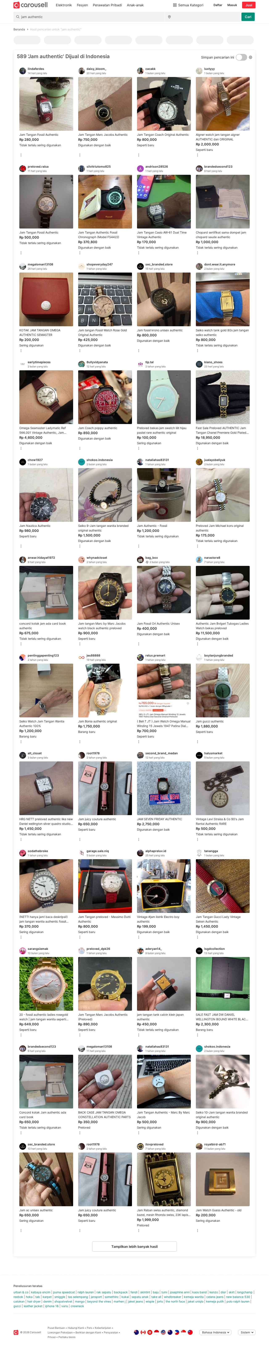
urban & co (20, 1292)
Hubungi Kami (76, 1327)
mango (79, 1301)
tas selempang (78, 1297)
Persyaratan (111, 1332)
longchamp (245, 1292)
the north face (175, 1301)
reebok (18, 1297)
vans (64, 1306)
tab (37, 1297)
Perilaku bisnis (66, 1337)
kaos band (199, 1292)
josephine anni (180, 1292)
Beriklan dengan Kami (88, 1332)
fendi (134, 1292)
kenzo (214, 1292)
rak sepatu (103, 1292)
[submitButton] (248, 17)
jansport (96, 1297)
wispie (150, 1301)
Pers (89, 1327)
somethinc (112, 1297)
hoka (29, 1297)
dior (223, 1292)
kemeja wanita (194, 1297)
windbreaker (172, 1297)
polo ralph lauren (238, 1301)
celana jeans (214, 1297)
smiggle (59, 1297)
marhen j (119, 1301)
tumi (164, 1292)
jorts (160, 1301)
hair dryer (34, 1301)
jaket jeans (135, 1301)
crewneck (77, 1306)
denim (47, 1301)
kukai (125, 1297)
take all (156, 1297)
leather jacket (33, 1306)
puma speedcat (64, 1292)
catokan (19, 1301)
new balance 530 (238, 1297)
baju (156, 1292)
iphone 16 (52, 1306)
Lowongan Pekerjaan (60, 1332)
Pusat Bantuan (56, 1327)
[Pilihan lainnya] (21, 155)
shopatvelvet (63, 1301)
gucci (17, 1306)
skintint (145, 1292)
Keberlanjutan (103, 1327)
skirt (232, 1292)
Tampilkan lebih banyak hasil (134, 1246)
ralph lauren (86, 1292)
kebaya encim (40, 1292)
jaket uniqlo (195, 1301)
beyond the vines (99, 1301)
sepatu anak (140, 1297)
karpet (47, 1297)
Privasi (52, 1337)
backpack (121, 1292)
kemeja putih (215, 1301)
